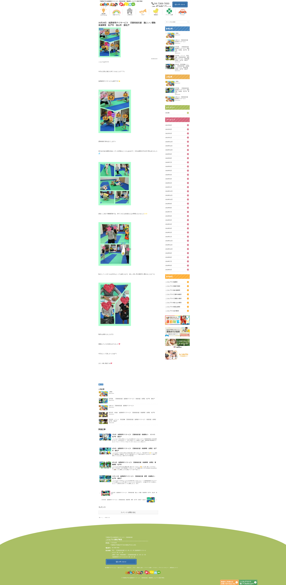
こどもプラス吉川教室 (172, 311)
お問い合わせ (181, 4)
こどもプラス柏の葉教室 (172, 290)
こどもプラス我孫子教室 (172, 286)
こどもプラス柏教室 (171, 282)
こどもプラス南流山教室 (172, 307)
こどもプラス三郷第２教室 (173, 298)
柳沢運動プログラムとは (110, 567)
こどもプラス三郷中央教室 (173, 294)
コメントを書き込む (128, 512)
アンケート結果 (148, 567)
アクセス (155, 567)
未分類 (101, 384)
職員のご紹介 (140, 567)
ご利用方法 (128, 567)
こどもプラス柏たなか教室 (173, 302)
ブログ (133, 567)
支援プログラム (120, 567)
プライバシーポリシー (163, 567)
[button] (188, 22)
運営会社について (174, 567)
